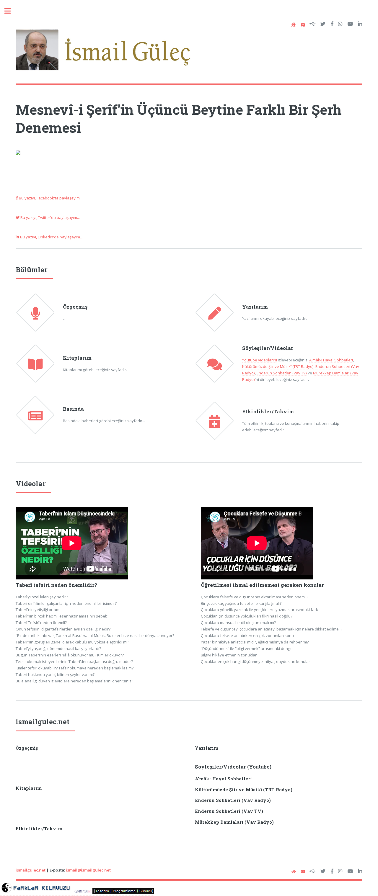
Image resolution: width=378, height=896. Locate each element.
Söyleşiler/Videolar (267, 348)
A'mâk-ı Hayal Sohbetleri (331, 360)
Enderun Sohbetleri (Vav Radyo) (233, 800)
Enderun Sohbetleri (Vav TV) (282, 373)
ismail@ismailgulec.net (88, 870)
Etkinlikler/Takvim (268, 411)
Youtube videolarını (259, 360)
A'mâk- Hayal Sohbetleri (223, 779)
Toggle (10, 11)
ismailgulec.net (42, 721)
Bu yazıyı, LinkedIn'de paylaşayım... (51, 237)
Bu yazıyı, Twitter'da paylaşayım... (49, 217)
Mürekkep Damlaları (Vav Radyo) (234, 822)
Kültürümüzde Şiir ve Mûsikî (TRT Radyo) (278, 366)
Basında (73, 409)
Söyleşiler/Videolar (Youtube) (233, 767)
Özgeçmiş (75, 307)
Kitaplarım (77, 358)
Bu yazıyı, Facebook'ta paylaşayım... (50, 198)
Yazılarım (255, 307)
